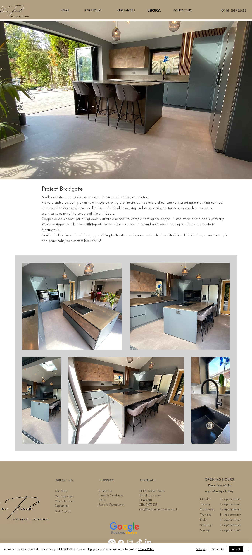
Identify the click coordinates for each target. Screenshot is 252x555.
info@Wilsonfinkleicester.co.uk (158, 509)
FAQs (103, 500)
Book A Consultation (111, 504)
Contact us (106, 491)
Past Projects (62, 511)
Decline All (217, 549)
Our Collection (63, 496)
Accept (236, 549)
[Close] (247, 549)
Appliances (61, 505)
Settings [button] (200, 549)
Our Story (61, 491)
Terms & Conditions (110, 495)
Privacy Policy (146, 549)
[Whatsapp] (112, 543)
